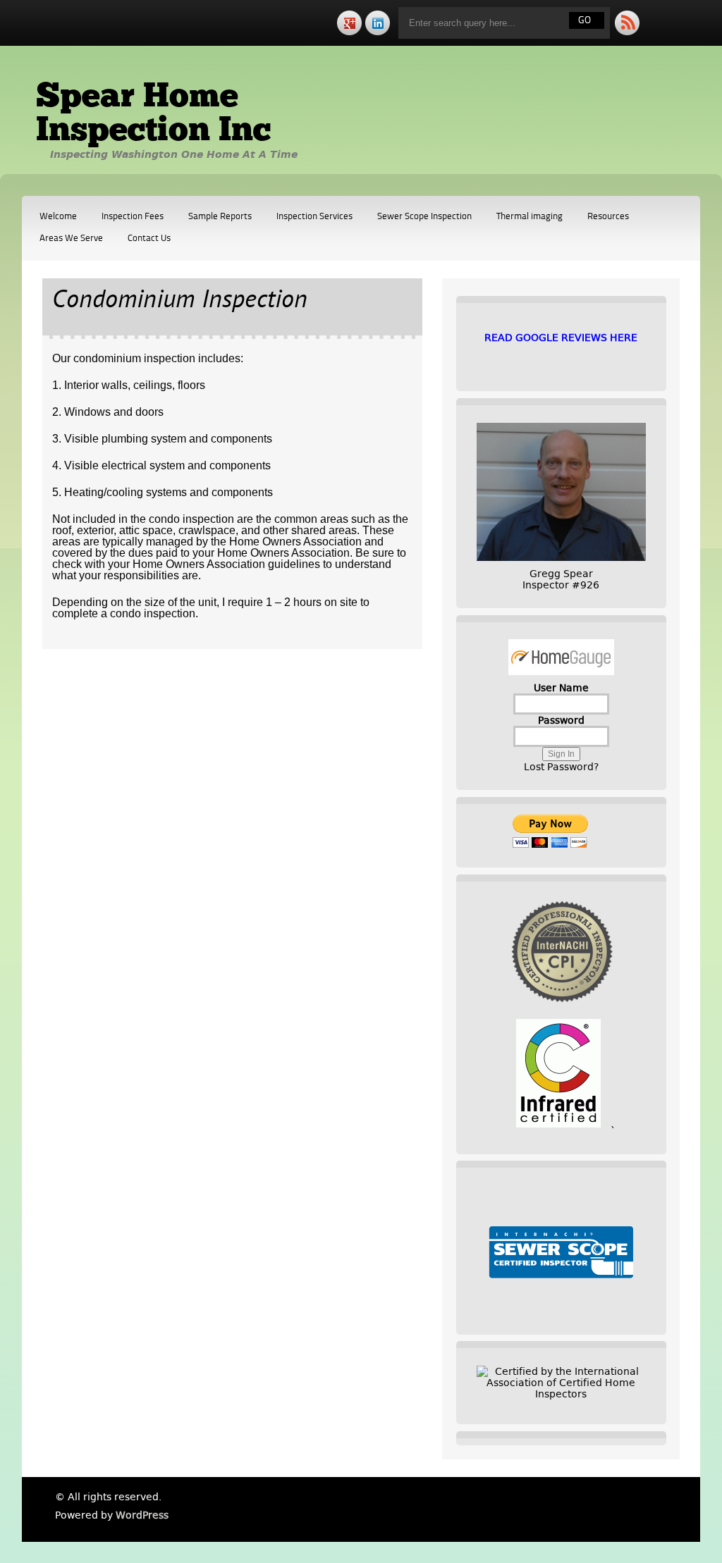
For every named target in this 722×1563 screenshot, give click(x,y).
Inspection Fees (133, 216)
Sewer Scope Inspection (424, 216)
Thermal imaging (529, 216)
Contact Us (149, 238)
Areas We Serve (71, 238)
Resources (608, 216)
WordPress (142, 1515)
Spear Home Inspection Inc (153, 115)
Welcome (58, 216)
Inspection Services (314, 216)
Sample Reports (220, 216)
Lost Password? (561, 766)
